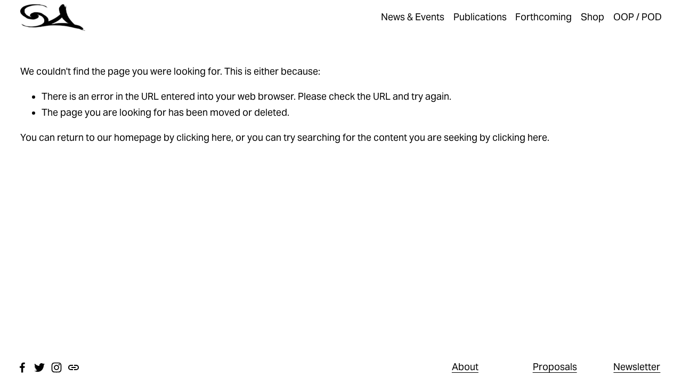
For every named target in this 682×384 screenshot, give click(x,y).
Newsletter (636, 367)
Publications (480, 17)
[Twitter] (39, 367)
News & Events (412, 17)
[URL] (73, 367)
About (465, 367)
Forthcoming (543, 17)
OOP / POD (637, 17)
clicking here (203, 137)
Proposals (555, 367)
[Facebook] (22, 367)
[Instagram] (56, 367)
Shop (592, 17)
